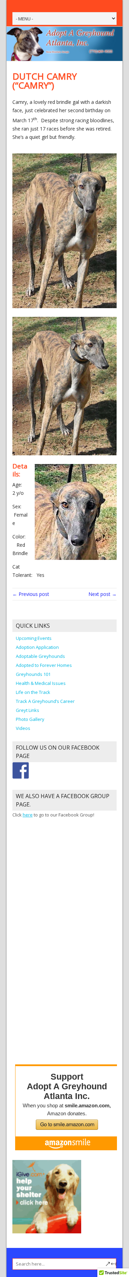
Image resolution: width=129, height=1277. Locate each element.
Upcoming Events (34, 638)
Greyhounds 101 (33, 674)
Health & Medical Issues (41, 683)
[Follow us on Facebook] (20, 770)
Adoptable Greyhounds (40, 656)
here (28, 815)
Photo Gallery (30, 719)
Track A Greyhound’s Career (45, 701)
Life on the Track (33, 692)
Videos (23, 728)
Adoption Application (37, 647)
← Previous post (30, 594)
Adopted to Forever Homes (44, 665)
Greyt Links (27, 710)
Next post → (102, 594)
